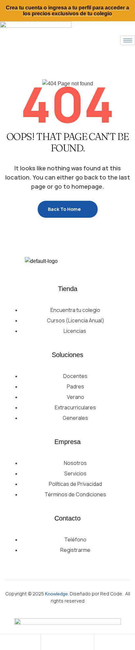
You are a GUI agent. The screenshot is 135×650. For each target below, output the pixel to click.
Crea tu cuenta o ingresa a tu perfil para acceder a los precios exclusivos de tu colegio (67, 10)
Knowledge (56, 593)
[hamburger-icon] (127, 40)
